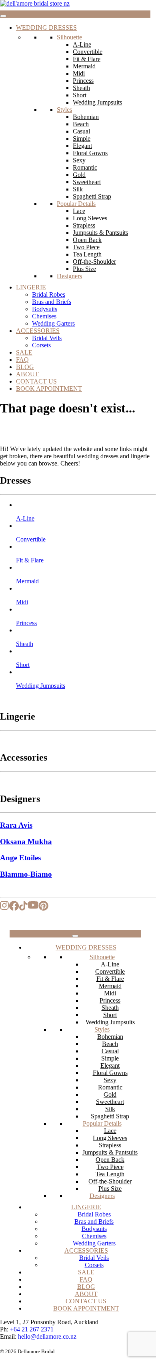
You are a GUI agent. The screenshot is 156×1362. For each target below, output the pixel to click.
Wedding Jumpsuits (97, 102)
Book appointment (49, 388)
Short (79, 95)
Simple (81, 138)
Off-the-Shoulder (94, 261)
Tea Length (87, 254)
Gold (79, 174)
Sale (24, 352)
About (27, 374)
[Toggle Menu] (3, 16)
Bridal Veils (47, 337)
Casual (81, 131)
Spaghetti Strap (92, 196)
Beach (81, 124)
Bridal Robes (48, 294)
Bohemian (86, 116)
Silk (78, 189)
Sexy (79, 160)
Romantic (85, 167)
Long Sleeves (90, 218)
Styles (64, 109)
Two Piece (86, 247)
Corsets (41, 345)
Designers (69, 276)
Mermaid (84, 66)
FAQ (22, 359)
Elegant (82, 145)
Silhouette (69, 37)
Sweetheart (87, 181)
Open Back (87, 239)
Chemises (44, 316)
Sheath (81, 87)
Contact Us (36, 381)
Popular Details (76, 203)
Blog (25, 366)
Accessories (38, 330)
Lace (79, 210)
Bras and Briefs (51, 301)
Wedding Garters (53, 323)
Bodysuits (44, 309)
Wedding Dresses (46, 27)
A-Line (82, 44)
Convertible (87, 51)
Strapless (84, 225)
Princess (83, 80)
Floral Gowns (90, 153)
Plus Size (84, 268)
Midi (79, 73)
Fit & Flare (86, 58)
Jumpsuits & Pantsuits (100, 232)
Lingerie (31, 287)
